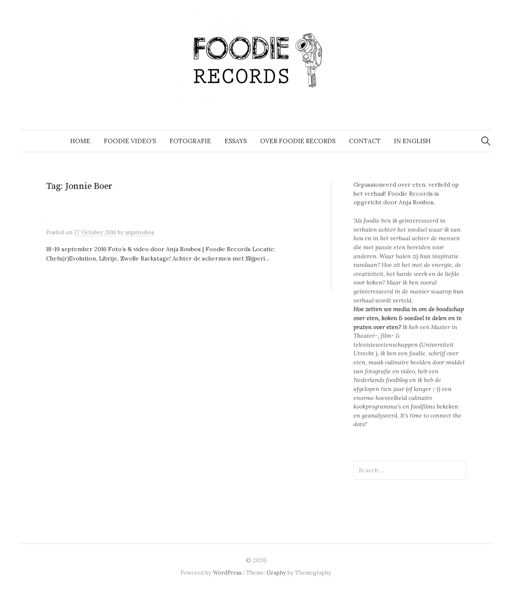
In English (412, 141)
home (80, 141)
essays (236, 141)
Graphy (276, 572)
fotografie (190, 141)
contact (364, 141)
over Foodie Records (297, 141)
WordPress (227, 572)
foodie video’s (130, 141)
